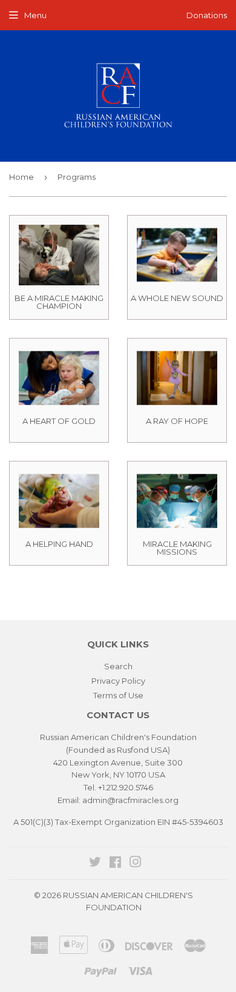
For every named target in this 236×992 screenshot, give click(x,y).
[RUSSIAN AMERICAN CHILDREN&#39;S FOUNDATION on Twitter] (95, 863)
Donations (206, 15)
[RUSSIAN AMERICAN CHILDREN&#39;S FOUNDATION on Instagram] (135, 863)
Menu (35, 15)
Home (21, 177)
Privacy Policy (118, 681)
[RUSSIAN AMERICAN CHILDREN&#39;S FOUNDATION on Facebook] (115, 863)
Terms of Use (118, 695)
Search (118, 666)
